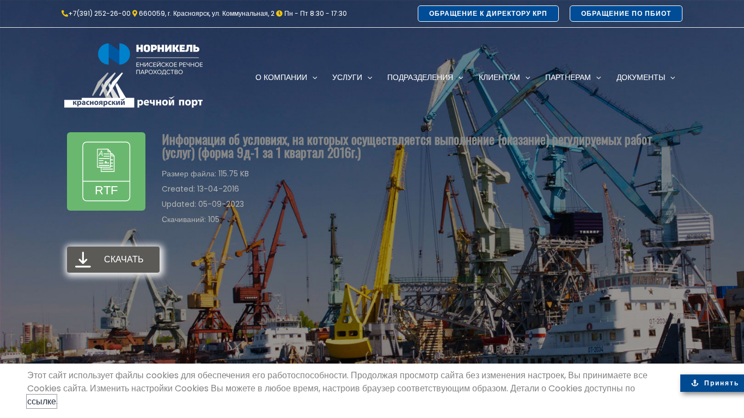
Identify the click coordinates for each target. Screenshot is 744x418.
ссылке (41, 401)
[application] (312, 77)
